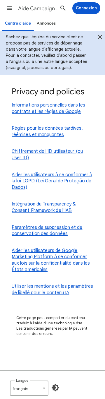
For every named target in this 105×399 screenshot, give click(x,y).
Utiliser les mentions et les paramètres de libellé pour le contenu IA (52, 289)
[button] (9, 8)
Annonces (46, 23)
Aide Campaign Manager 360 (39, 8)
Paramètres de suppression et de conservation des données (47, 231)
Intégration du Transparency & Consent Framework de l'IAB (44, 207)
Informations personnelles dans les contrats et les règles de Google (48, 108)
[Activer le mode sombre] (55, 388)
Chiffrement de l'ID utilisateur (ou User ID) (47, 154)
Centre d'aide (18, 23)
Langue (22, 380)
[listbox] (29, 388)
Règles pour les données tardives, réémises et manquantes (47, 131)
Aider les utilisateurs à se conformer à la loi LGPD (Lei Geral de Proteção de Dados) (52, 181)
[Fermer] (100, 38)
